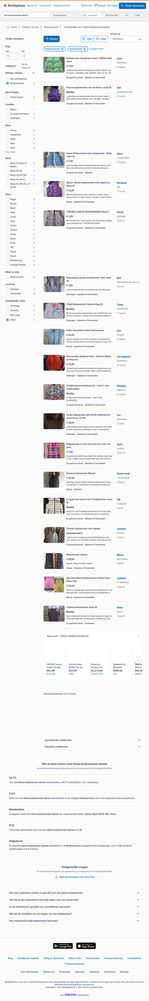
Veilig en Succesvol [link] (53, 958)
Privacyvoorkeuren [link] (74, 963)
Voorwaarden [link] (45, 5)
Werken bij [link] (48, 971)
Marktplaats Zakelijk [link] (28, 958)
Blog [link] (10, 958)
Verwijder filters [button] (97, 49)
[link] (13, 5)
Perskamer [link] (64, 971)
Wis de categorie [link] (26, 66)
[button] (99, 5)
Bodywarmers (76, 49)
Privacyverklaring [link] (113, 958)
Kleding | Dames (53, 49)
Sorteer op (115, 34)
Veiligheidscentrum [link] (61, 5)
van (7, 51)
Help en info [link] (32, 5)
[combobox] (26, 15)
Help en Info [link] (74, 958)
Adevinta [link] (79, 971)
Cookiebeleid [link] (134, 958)
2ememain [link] (109, 971)
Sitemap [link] (124, 971)
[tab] (86, 39)
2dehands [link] (94, 971)
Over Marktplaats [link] (30, 971)
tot (23, 51)
